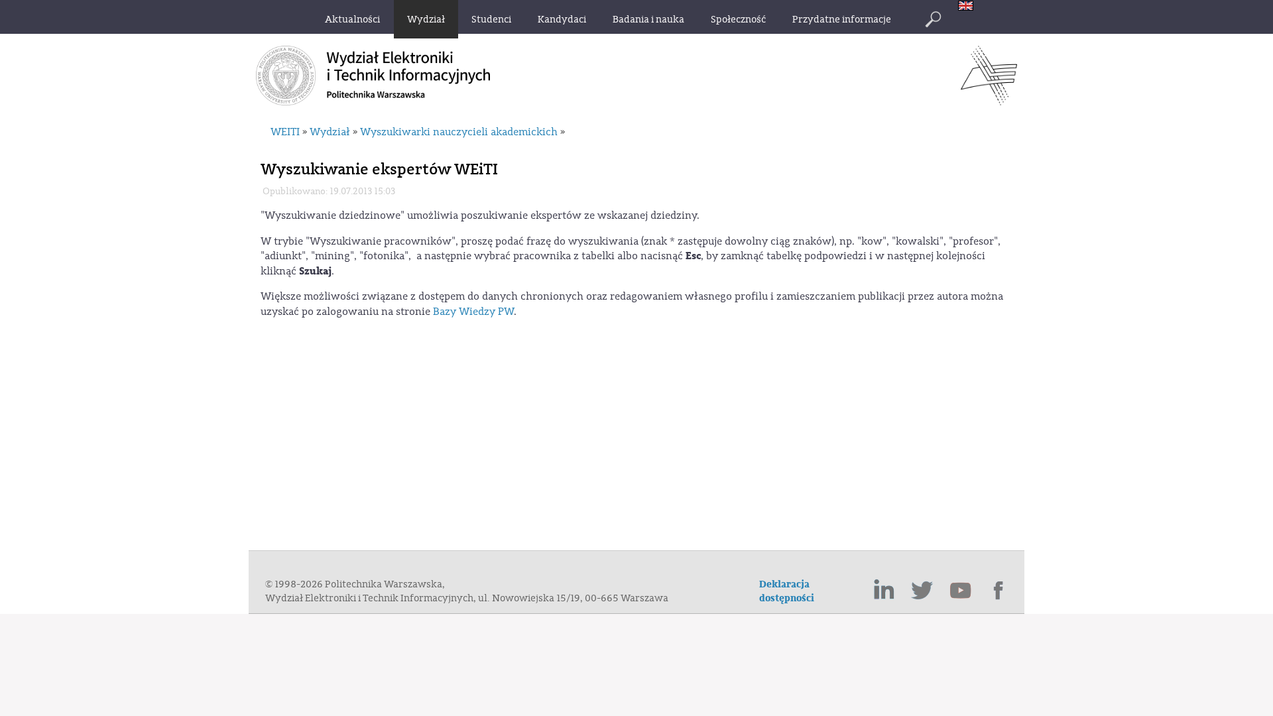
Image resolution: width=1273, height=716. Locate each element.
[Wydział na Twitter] (922, 590)
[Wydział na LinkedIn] (884, 590)
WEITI (285, 132)
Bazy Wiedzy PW (473, 311)
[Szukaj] (933, 19)
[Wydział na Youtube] (960, 590)
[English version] (969, 7)
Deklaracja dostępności (786, 591)
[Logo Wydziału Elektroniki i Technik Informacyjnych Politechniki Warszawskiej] (989, 101)
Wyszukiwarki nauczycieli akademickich (459, 132)
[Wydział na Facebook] (999, 590)
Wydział (330, 132)
